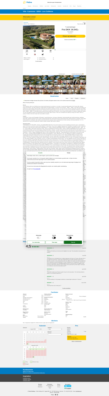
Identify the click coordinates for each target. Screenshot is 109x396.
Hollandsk (83, 98)
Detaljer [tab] (68, 152)
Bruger (74, 6)
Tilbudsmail (40, 386)
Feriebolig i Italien (26, 380)
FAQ (50, 388)
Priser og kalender (69, 36)
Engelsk (76, 98)
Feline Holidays (54, 2)
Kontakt (58, 385)
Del (84, 22)
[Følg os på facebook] (55, 394)
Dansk (67, 98)
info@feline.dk (78, 391)
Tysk (72, 98)
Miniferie (41, 6)
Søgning (29, 6)
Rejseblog (79, 6)
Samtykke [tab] (40, 152)
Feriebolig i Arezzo (26, 378)
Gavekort (59, 6)
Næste (40, 329)
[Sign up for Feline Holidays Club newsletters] (57, 394)
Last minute (47, 6)
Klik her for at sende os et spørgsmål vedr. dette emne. (34, 372)
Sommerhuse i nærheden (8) (29, 18)
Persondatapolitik (49, 385)
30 (33, 356)
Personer (49, 332)
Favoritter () (65, 6)
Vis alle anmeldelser (66, 288)
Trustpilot (67, 388)
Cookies (49, 386)
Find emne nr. (35, 6)
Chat (70, 6)
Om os (58, 386)
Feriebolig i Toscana (27, 379)
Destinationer (53, 6)
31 (27, 343)
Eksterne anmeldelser (68, 39)
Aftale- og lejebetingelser (77, 341)
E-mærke (67, 386)
